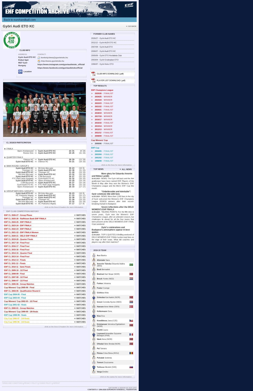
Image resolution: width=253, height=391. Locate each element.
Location (27, 71)
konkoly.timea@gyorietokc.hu (54, 57)
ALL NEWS (126, 169)
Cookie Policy (45, 383)
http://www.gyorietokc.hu (52, 61)
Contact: (42, 54)
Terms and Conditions (12, 383)
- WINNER (101, 97)
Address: (22, 54)
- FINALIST (102, 93)
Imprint (56, 383)
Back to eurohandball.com (20, 19)
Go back (131, 26)
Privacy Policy (30, 383)
